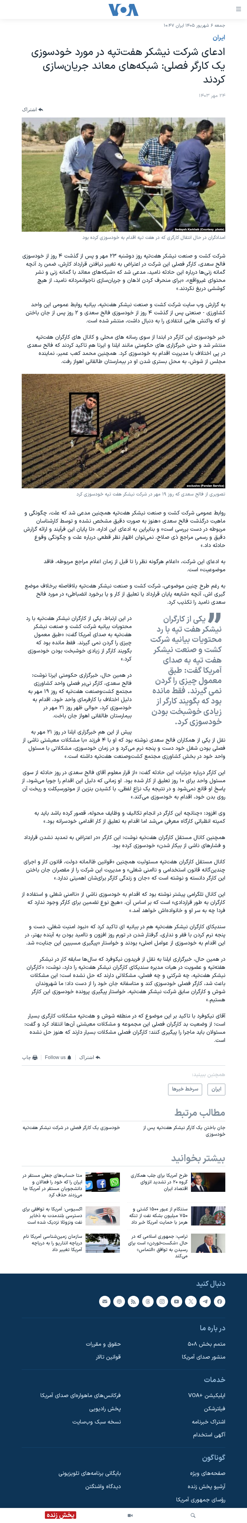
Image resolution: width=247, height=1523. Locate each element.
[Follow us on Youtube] (176, 1301)
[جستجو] (193, 1515)
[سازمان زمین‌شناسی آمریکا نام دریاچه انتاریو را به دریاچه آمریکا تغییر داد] (103, 1243)
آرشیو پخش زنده (206, 1487)
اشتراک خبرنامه (208, 1422)
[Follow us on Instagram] (162, 1301)
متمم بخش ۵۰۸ (206, 1344)
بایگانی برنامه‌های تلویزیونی (89, 1474)
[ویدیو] (130, 1515)
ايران (219, 38)
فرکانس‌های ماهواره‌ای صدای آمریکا (80, 1396)
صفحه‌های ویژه (207, 1474)
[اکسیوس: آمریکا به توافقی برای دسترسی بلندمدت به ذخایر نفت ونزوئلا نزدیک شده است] (103, 1215)
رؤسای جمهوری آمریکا (200, 1500)
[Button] (32, 110)
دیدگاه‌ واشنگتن (103, 1487)
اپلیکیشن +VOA (206, 1396)
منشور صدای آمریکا (203, 1357)
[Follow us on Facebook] (219, 1301)
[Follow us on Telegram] (205, 1301)
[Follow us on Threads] (148, 1301)
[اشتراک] (105, 1301)
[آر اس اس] (133, 1301)
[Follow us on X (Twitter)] (190, 1301)
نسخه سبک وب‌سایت (96, 1422)
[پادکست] (119, 1301)
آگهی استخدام (209, 1435)
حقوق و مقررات (103, 1344)
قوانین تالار (108, 1357)
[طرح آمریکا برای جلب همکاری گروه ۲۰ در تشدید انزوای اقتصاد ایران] (208, 1182)
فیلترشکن (214, 1409)
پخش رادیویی (105, 1409)
